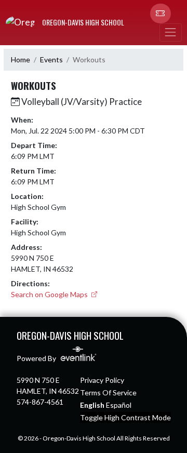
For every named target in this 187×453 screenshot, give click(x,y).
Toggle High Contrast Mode (125, 417)
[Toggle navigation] (170, 32)
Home (20, 59)
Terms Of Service (108, 392)
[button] (160, 13)
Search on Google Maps (50, 294)
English (92, 405)
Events (51, 59)
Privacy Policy (102, 380)
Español (118, 405)
